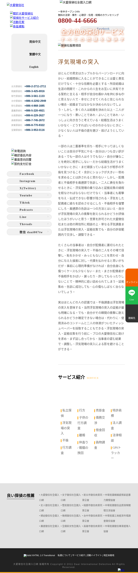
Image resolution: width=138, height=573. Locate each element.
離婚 (82, 435)
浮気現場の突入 (66, 428)
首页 (107, 94)
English (33, 66)
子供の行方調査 (82, 423)
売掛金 (100, 410)
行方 (82, 410)
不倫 (65, 440)
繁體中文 (35, 54)
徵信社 (22, 564)
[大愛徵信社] (29, 5)
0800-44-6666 (77, 20)
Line (132, 299)
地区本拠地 (109, 555)
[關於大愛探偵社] (21, 13)
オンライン (132, 282)
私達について (64, 555)
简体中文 (35, 41)
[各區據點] (17, 26)
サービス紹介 (78, 555)
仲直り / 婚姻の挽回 (82, 448)
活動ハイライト (94, 555)
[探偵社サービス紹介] (24, 17)
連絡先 (131, 318)
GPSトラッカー (116, 453)
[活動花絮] (17, 22)
